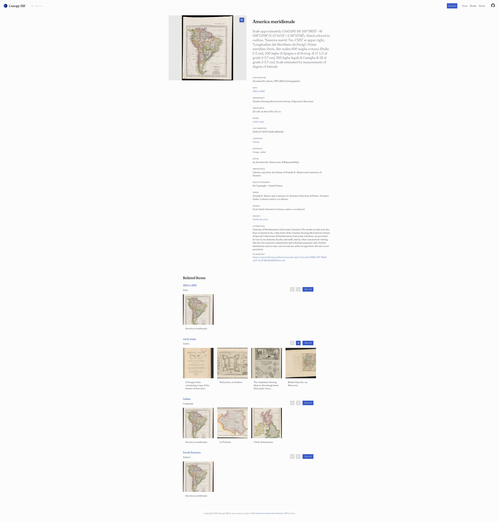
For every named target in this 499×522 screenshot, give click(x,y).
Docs (464, 5)
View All (307, 289)
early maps (258, 121)
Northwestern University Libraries (268, 513)
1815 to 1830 (259, 91)
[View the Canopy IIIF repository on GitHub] (493, 5)
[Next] (298, 289)
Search (452, 5)
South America (260, 219)
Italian (256, 141)
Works (473, 5)
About (482, 5)
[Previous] (292, 289)
